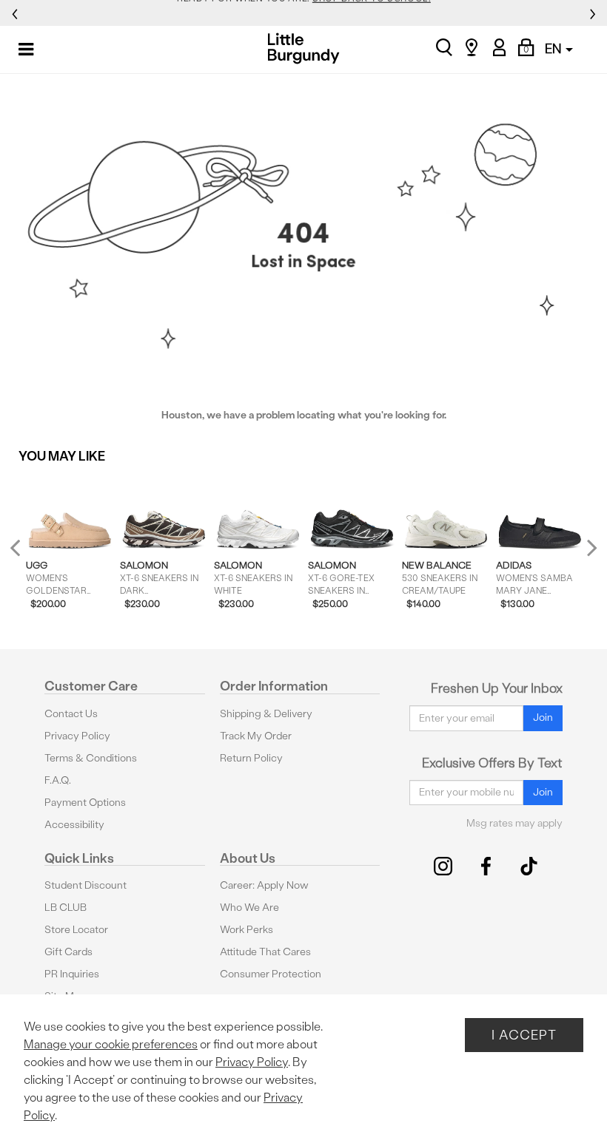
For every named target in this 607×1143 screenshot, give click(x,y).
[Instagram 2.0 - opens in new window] (443, 866)
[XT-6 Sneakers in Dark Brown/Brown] (164, 512)
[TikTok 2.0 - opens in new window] (529, 866)
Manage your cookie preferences (111, 1044)
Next (588, 547)
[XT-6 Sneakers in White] (258, 512)
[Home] (304, 48)
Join (543, 717)
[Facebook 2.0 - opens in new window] (486, 866)
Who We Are (249, 907)
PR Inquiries (71, 974)
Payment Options (85, 802)
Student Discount (85, 885)
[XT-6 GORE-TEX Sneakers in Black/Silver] (352, 512)
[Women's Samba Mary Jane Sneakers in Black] (540, 512)
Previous (25, 554)
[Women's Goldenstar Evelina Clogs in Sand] (70, 512)
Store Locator (76, 929)
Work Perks (246, 929)
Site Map (64, 996)
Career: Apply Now (264, 885)
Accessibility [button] (74, 824)
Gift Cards (68, 952)
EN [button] (554, 48)
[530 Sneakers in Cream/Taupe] (446, 512)
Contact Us (71, 714)
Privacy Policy (77, 736)
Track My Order (256, 736)
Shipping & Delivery (266, 714)
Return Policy (251, 758)
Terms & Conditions (90, 758)
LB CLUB (65, 907)
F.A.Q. (57, 780)
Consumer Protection (270, 974)
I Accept (524, 1034)
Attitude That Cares (265, 952)
